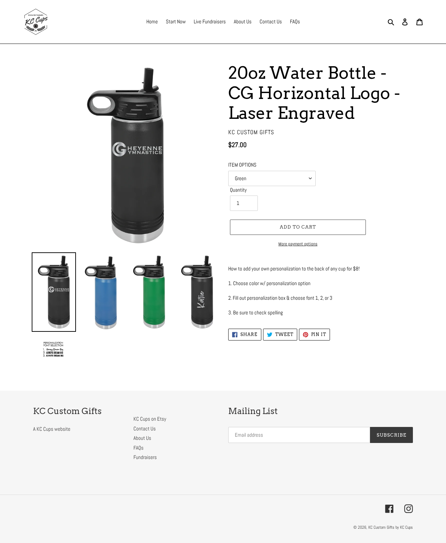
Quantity (238, 189)
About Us (142, 438)
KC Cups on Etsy (149, 418)
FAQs (138, 447)
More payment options (297, 244)
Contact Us (144, 428)
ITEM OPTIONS (242, 164)
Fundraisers (145, 457)
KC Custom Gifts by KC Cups (390, 527)
